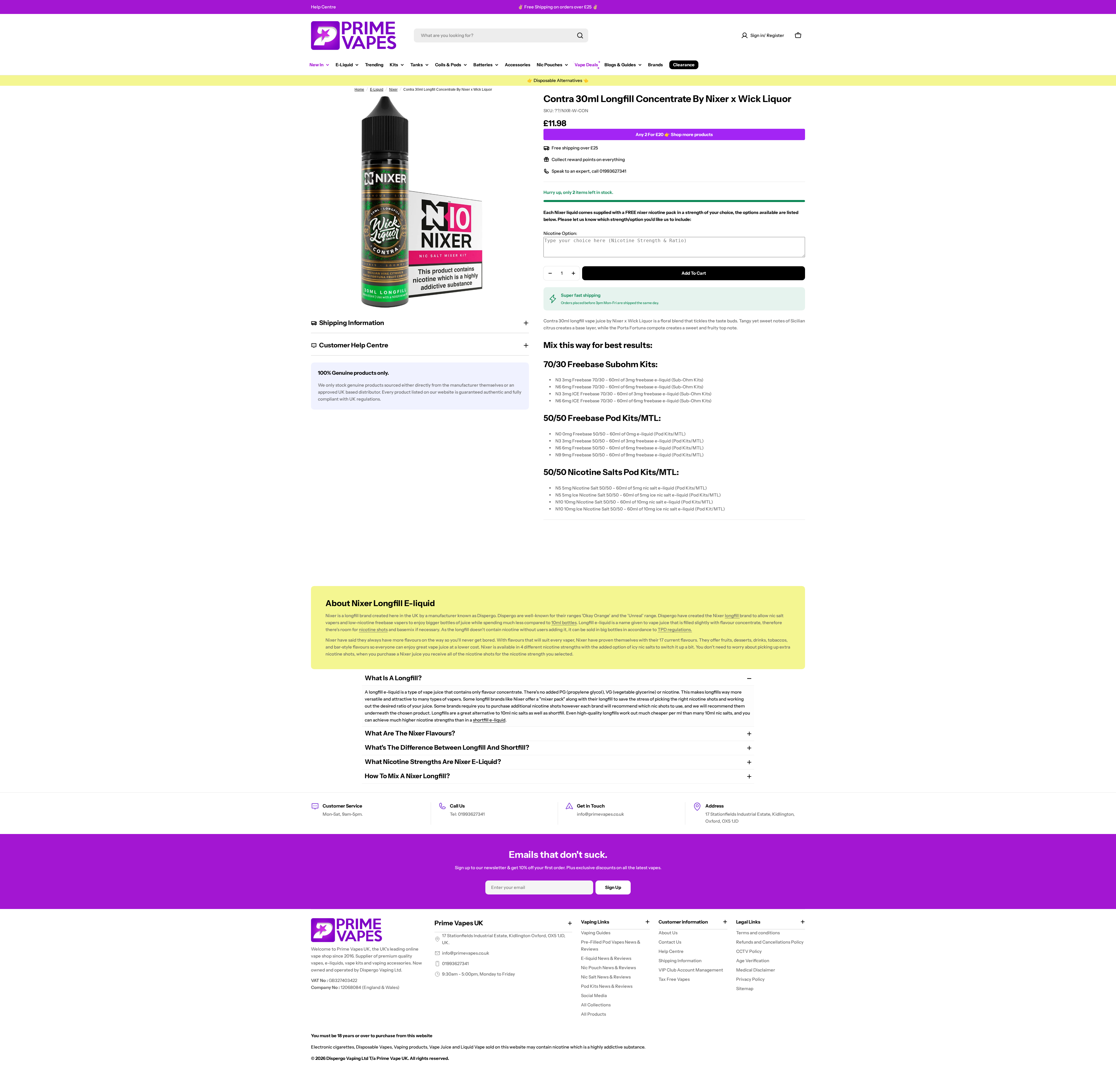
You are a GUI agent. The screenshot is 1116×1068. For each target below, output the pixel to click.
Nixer (393, 89)
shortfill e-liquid (489, 720)
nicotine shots (373, 629)
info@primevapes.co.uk (465, 953)
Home (359, 89)
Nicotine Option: (560, 233)
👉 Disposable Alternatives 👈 (558, 80)
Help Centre (323, 7)
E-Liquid (376, 89)
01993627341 (455, 963)
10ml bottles (564, 622)
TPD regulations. (675, 629)
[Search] (580, 35)
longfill (732, 615)
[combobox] (501, 35)
